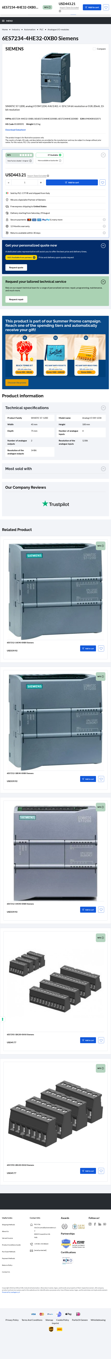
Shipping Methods (8, 1225)
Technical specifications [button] (27, 408)
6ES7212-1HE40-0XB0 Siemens (20, 904)
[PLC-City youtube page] (104, 1224)
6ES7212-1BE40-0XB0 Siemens (20, 773)
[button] (103, 158)
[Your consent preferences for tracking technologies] (2, 1019)
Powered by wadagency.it (11, 1292)
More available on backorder (48, 160)
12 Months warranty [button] (20, 226)
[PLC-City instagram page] (90, 1224)
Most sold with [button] (18, 469)
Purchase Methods (8, 1252)
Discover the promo (17, 382)
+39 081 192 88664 (41, 1244)
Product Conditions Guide (11, 1245)
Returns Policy (7, 1265)
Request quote (16, 267)
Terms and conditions (32, 1320)
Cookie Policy (62, 1320)
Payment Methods (8, 1258)
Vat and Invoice (7, 1238)
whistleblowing (98, 1320)
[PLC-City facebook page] (95, 1224)
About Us (5, 1231)
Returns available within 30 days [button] (25, 233)
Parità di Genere (80, 1320)
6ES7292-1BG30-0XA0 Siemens (20, 1034)
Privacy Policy (12, 1320)
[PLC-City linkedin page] (99, 1224)
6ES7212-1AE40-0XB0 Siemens (20, 642)
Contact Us (6, 1272)
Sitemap (49, 1320)
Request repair (16, 299)
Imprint (55, 1323)
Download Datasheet (15, 129)
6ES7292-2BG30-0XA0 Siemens (20, 1165)
